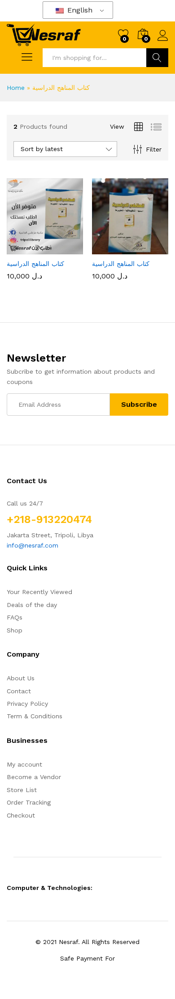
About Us (21, 678)
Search (157, 57)
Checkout (21, 815)
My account (24, 764)
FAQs (14, 617)
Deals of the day (32, 604)
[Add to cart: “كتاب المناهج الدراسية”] (23, 249)
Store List (22, 789)
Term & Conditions (34, 716)
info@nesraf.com (32, 545)
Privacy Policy (27, 703)
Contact (19, 691)
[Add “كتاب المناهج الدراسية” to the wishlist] (64, 249)
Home (16, 87)
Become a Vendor (34, 776)
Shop (14, 630)
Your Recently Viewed (39, 591)
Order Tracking (29, 802)
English (78, 10)
